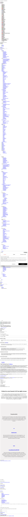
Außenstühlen (4, 85)
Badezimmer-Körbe (5, 212)
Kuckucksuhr (5, 198)
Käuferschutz (14, 432)
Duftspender (4, 201)
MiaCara (10, 364)
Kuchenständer (4, 107)
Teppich (4, 81)
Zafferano (4, 141)
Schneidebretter (4, 115)
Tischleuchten (4, 53)
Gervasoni (4, 130)
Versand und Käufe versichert (3, 346)
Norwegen (3, 25)
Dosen (3, 110)
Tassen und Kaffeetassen (5, 238)
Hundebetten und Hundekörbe (6, 101)
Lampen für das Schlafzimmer (6, 59)
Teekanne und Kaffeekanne (6, 116)
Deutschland (3, 9)
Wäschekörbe (4, 210)
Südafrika (3, 34)
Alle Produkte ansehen (4, 63)
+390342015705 (6, 342)
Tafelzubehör (4, 111)
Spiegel (4, 181)
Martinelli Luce (4, 134)
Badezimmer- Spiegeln (5, 214)
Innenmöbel (3, 70)
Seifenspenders (4, 211)
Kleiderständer (4, 72)
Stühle (3, 180)
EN (3, 45)
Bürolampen (4, 167)
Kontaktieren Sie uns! (2, 485)
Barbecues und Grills (5, 87)
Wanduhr (5, 197)
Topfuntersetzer (4, 114)
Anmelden (1, 282)
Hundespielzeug (4, 102)
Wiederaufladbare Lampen (6, 56)
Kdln (3, 131)
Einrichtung (4, 152)
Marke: (1, 324)
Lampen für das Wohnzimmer (6, 164)
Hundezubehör (4, 100)
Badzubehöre (4, 90)
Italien (3, 14)
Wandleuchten (4, 51)
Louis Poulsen (4, 133)
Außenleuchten (4, 62)
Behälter (4, 92)
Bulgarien (3, 7)
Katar (3, 16)
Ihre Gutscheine (3, 502)
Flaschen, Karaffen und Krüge (6, 108)
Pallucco (4, 137)
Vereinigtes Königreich (4, 40)
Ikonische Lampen (5, 57)
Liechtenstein (3, 19)
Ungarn (3, 38)
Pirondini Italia (4, 138)
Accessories (4, 120)
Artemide (4, 125)
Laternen (4, 196)
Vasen (3, 97)
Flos (3, 128)
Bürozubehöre (4, 193)
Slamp (3, 139)
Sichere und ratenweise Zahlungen (3, 356)
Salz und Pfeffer (4, 113)
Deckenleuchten (4, 52)
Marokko (3, 22)
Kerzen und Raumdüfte (5, 194)
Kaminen (4, 91)
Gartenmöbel (3, 71)
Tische (3, 82)
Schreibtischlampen (5, 160)
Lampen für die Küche (5, 60)
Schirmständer (4, 178)
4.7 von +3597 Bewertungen (3, 327)
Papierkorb (4, 173)
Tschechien (3, 37)
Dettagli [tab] (14, 254)
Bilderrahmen (4, 93)
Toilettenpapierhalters (5, 208)
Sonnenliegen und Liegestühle (6, 185)
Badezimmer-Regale (5, 213)
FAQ (2, 497)
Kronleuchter (4, 162)
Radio (3, 121)
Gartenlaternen (4, 88)
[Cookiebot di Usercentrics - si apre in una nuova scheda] (24, 252)
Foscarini (4, 129)
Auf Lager (1, 385)
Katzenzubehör (4, 223)
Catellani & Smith (5, 126)
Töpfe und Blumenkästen (5, 187)
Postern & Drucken (5, 96)
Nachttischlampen (5, 54)
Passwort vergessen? (2, 512)
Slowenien (3, 32)
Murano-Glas (4, 203)
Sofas (3, 74)
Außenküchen (4, 190)
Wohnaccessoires (5, 276)
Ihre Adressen (3, 501)
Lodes (3, 132)
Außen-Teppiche (5, 86)
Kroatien (3, 17)
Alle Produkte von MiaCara (3, 375)
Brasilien (3, 6)
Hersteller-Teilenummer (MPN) (3, 386)
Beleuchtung (4, 274)
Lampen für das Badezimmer (6, 166)
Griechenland (3, 12)
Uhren (3, 94)
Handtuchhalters (5, 207)
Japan (3, 15)
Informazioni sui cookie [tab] (23, 254)
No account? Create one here (3, 514)
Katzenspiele (4, 105)
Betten (3, 175)
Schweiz (3, 30)
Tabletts (4, 117)
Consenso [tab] (5, 254)
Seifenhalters (4, 209)
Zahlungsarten (3, 496)
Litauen (3, 20)
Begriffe (13, 515)
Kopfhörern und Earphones (6, 246)
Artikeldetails (3, 362)
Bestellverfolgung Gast (4, 500)
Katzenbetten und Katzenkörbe (6, 104)
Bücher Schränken (5, 75)
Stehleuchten (4, 55)
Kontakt (4, 271)
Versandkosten (4, 269)
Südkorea (3, 35)
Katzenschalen (4, 224)
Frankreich (3, 11)
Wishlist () (1, 47)
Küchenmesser (4, 118)
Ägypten (3, 4)
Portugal (3, 27)
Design (4, 151)
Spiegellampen (4, 61)
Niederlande (3, 24)
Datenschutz (4, 267)
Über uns (4, 266)
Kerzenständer (4, 95)
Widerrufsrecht (4, 268)
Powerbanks (4, 123)
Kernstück (4, 109)
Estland (3, 10)
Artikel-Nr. (1, 384)
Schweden (3, 29)
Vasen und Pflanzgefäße (5, 98)
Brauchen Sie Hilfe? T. (4, 342)
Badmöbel (4, 215)
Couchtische (4, 183)
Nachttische (4, 73)
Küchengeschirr (4, 241)
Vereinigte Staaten (4, 39)
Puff (3, 78)
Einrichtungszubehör (5, 172)
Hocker (4, 80)
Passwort (1, 511)
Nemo (3, 136)
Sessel (3, 77)
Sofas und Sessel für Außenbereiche (7, 83)
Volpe (10, 377)
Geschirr (4, 112)
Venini (3, 140)
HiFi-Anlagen (4, 122)
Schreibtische (4, 79)
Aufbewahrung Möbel (5, 177)
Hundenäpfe (4, 221)
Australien (3, 5)
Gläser (3, 230)
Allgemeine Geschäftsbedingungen (5, 494)
